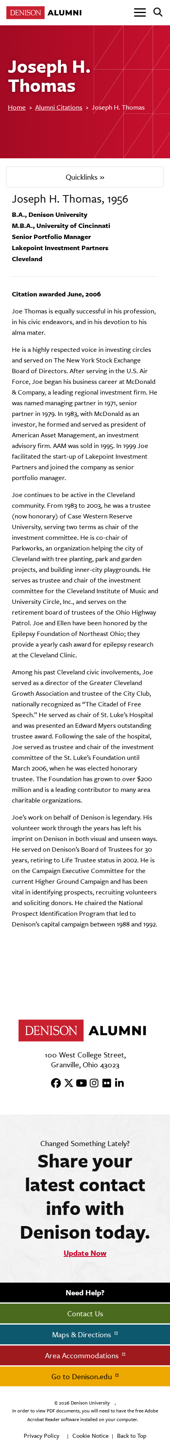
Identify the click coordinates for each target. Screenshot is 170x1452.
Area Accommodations (83, 1355)
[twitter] (66, 1083)
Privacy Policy (41, 1435)
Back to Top (131, 1435)
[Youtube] (78, 1083)
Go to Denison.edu (82, 1376)
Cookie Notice (90, 1435)
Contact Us (85, 1313)
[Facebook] (53, 1083)
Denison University (90, 1403)
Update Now (85, 1253)
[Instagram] (91, 1083)
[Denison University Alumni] (45, 12)
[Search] (155, 13)
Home (17, 107)
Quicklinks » (85, 177)
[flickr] (104, 1083)
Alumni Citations (58, 107)
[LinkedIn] (116, 1083)
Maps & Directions (82, 1334)
